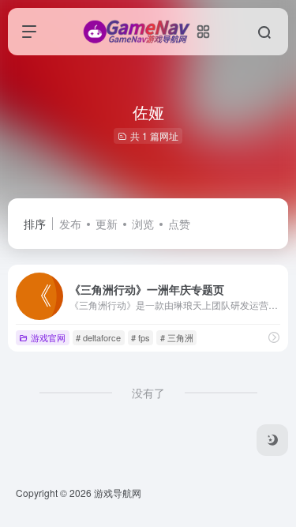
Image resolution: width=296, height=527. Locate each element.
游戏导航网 (117, 492)
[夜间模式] (272, 440)
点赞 (179, 224)
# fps (140, 337)
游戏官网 (48, 337)
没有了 (148, 393)
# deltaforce (98, 337)
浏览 (143, 224)
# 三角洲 (176, 337)
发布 (70, 224)
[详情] (274, 337)
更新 (107, 224)
